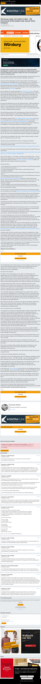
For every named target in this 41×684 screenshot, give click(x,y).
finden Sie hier (11, 621)
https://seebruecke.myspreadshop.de (25, 159)
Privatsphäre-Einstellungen (26, 678)
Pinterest (10, 28)
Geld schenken (20, 604)
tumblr (8, 28)
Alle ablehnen (30, 676)
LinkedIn (12, 28)
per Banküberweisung (20, 260)
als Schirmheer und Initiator (27, 91)
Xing (14, 28)
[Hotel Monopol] (7, 668)
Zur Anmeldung (4, 450)
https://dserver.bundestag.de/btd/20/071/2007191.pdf (27, 191)
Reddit (6, 28)
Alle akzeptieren (23, 676)
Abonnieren (4, 623)
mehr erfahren (20, 609)
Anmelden (8, 3)
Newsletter (14, 3)
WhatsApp (16, 28)
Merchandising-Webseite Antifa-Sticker (23, 118)
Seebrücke (12, 88)
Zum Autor (12, 409)
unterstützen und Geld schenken (20, 258)
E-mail (18, 28)
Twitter (1, 28)
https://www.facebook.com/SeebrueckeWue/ (10, 178)
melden (38, 455)
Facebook (3, 28)
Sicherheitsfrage (4, 617)
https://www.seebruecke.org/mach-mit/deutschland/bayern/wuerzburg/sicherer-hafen (19, 146)
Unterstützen (3, 3)
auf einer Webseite (13, 368)
